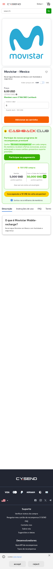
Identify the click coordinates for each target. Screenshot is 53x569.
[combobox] (23, 11)
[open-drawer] (4, 4)
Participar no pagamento (22, 157)
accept (17, 564)
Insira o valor (11, 102)
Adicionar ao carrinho (26, 119)
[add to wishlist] (46, 72)
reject (36, 564)
